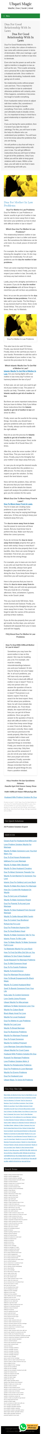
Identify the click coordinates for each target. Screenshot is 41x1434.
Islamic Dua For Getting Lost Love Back (20, 882)
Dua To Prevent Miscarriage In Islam (25, 1108)
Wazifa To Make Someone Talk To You (19, 935)
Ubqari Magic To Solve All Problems (18, 1080)
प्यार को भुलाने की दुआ (15, 1158)
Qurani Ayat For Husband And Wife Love (20, 841)
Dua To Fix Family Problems (15, 967)
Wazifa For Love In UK (22, 1139)
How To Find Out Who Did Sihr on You (19, 952)
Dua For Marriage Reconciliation (17, 975)
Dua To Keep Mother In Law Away (20, 805)
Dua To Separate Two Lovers (12, 1114)
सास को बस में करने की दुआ (17, 809)
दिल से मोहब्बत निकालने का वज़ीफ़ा (23, 1155)
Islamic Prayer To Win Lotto (15, 939)
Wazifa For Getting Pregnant (15, 1043)
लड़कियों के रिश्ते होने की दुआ (15, 1161)
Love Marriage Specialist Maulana (17, 1047)
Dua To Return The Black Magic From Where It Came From (20, 1111)
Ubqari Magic (20, 4)
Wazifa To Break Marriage (14, 1028)
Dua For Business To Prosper (12, 1100)
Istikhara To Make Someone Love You (19, 1006)
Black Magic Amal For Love (15, 1013)
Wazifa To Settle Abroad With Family (18, 916)
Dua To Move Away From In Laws (18, 504)
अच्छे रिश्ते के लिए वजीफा (24, 1150)
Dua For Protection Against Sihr (16, 928)
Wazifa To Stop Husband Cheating (18, 868)
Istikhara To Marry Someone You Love (24, 1125)
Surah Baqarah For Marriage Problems (19, 960)
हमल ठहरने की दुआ (26, 1161)
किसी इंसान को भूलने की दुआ (29, 1153)
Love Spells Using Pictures (15, 999)
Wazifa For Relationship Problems (17, 1065)
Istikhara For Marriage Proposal (20, 1122)
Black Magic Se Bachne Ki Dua (12, 1095)
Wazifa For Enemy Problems (15, 1072)
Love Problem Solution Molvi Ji (16, 1061)
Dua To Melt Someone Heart (15, 963)
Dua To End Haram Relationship (17, 857)
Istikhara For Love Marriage (15, 861)
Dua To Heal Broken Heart (14, 931)
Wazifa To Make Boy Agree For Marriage (20, 886)
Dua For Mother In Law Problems (17, 1021)
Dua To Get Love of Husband (15, 896)
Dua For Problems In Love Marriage (18, 1069)
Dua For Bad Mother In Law (29, 1095)
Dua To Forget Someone (14, 1039)
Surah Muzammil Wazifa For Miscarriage (25, 1131)
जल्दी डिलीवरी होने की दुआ (9, 1155)
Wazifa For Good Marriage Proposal (17, 1136)
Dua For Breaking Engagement (12, 1097)
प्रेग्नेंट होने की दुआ (25, 1158)
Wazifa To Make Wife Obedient (16, 865)
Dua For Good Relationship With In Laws (19, 804)
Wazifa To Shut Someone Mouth (24, 1147)
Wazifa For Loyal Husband (14, 1017)
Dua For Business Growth (28, 1097)
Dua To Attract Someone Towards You (19, 872)
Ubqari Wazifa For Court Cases (16, 1050)
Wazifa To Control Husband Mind (17, 985)
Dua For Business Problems (15, 1032)
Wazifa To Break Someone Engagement (20, 1144)
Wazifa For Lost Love (12, 1024)
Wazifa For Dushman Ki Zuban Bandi (14, 1133)
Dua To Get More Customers (17, 1103)
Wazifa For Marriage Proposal (16, 1035)
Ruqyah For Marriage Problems (16, 1058)
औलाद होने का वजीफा (17, 1153)
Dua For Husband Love (13, 1076)
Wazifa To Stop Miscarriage (11, 1150)
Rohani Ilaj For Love (12, 924)
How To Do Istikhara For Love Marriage (20, 1117)
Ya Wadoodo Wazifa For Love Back (18, 949)
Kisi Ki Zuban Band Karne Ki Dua (13, 1128)
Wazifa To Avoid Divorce (13, 971)
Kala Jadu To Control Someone (16, 995)
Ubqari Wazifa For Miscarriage (16, 1002)
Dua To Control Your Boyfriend (16, 920)
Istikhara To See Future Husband (17, 956)
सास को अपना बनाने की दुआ (20, 807)
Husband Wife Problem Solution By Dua (20, 797)
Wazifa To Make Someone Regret (17, 900)
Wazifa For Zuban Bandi (13, 1010)
